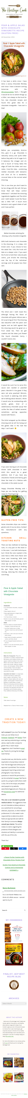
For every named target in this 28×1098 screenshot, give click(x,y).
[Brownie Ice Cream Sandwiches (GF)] (19, 1077)
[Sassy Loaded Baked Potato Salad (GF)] (8, 1062)
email (17, 778)
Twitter (20, 737)
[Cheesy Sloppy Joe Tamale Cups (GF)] (8, 1077)
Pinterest (4, 737)
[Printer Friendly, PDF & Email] (7, 846)
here (6, 1043)
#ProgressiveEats (7, 92)
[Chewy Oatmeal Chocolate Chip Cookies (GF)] (19, 1062)
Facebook (11, 737)
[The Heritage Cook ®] (14, 19)
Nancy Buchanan (9, 888)
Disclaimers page (9, 792)
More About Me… (10, 1036)
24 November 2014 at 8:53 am (14, 891)
